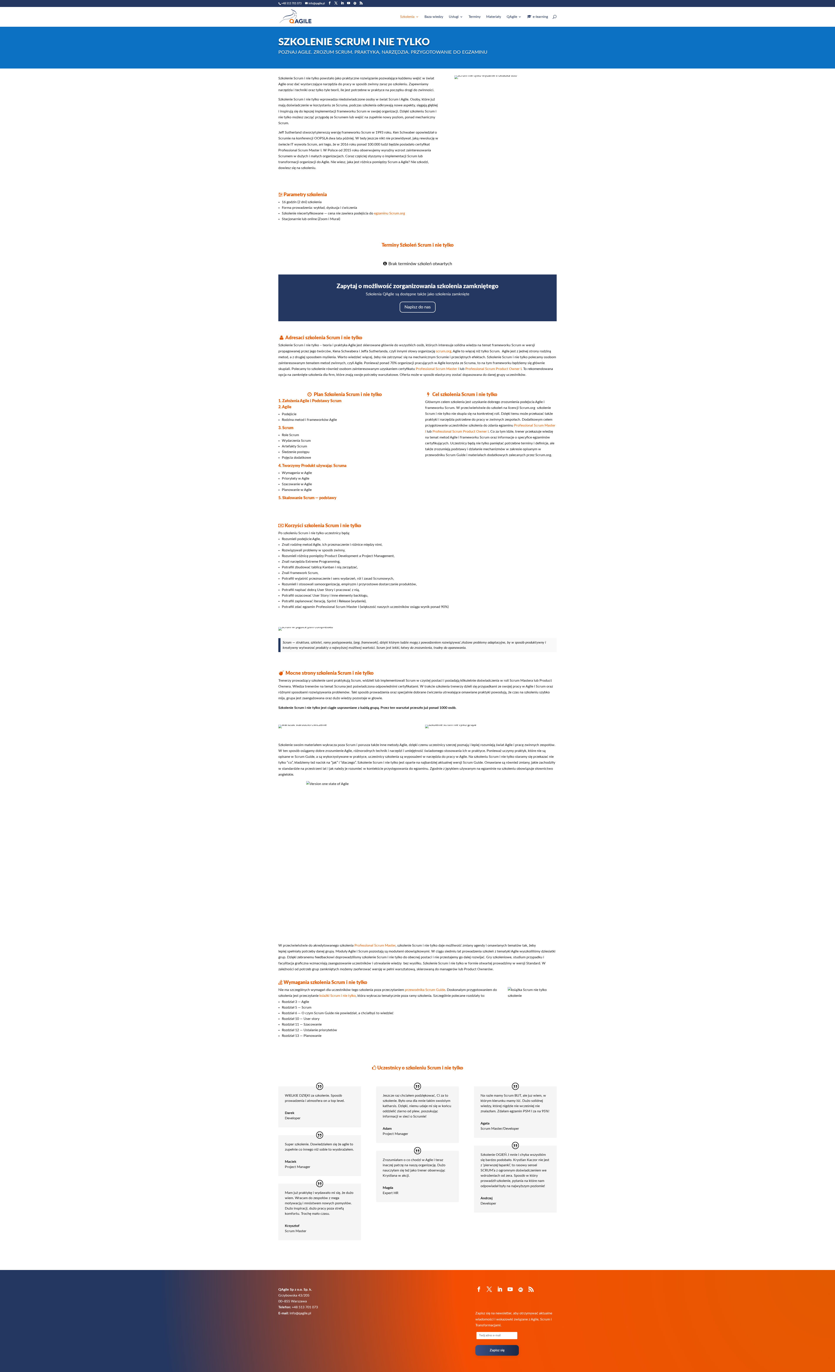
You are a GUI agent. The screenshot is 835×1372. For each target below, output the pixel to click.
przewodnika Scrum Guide (425, 990)
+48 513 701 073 (291, 3)
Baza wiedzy (433, 16)
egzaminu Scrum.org (389, 213)
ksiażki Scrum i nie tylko (337, 995)
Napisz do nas (417, 307)
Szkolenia (407, 16)
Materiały (493, 16)
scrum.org (443, 351)
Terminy (475, 16)
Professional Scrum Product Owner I (493, 369)
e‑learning (540, 16)
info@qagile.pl (300, 1313)
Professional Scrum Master (375, 945)
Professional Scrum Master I (437, 369)
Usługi (454, 16)
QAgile (512, 16)
